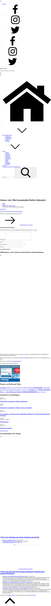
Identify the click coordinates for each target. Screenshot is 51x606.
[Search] (25, 172)
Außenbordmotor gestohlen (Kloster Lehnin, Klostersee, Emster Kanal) (18, 582)
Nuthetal (7, 139)
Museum (36, 389)
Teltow (21, 357)
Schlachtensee (8, 158)
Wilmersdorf (7, 163)
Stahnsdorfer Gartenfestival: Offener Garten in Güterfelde (16, 407)
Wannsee (7, 162)
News (1, 392)
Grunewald (7, 154)
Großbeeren (7, 136)
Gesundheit (45, 387)
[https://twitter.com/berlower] (15, 34)
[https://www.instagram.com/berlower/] (15, 24)
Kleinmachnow (8, 137)
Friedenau (7, 153)
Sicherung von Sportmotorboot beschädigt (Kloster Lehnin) (15, 576)
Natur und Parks (44, 390)
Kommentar (3, 239)
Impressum (30, 568)
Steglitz (6, 160)
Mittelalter (32, 390)
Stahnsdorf (7, 141)
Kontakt (4, 4)
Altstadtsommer (4, 422)
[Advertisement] (25, 188)
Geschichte (38, 387)
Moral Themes (33, 595)
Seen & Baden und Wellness (14, 392)
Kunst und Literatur (15, 389)
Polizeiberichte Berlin (31, 537)
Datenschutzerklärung (23, 568)
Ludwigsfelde (8, 138)
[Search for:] (9, 177)
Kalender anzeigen (4, 430)
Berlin (4, 151)
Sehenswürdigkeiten (29, 392)
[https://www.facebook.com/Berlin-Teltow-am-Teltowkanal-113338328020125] (15, 14)
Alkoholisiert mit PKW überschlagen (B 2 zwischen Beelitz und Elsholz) (18, 588)
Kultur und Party (6, 389)
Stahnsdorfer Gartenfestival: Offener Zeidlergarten (14, 401)
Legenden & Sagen (25, 389)
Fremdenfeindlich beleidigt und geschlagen (12, 541)
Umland (4, 165)
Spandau (7, 159)
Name (1, 242)
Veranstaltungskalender (16, 361)
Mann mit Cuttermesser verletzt (9, 540)
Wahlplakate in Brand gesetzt (9, 542)
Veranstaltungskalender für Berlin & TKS (11, 166)
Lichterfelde (7, 156)
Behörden (9, 387)
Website (1, 246)
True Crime (43, 392)
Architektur (3, 387)
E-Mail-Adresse (3, 244)
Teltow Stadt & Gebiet (7, 135)
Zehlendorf (7, 164)
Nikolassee (7, 157)
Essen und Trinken (15, 387)
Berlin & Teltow (3, 68)
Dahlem (7, 152)
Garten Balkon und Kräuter (26, 387)
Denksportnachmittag (6, 428)
